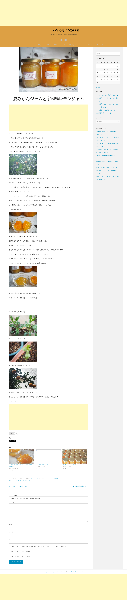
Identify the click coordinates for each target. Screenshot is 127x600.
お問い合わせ (99, 45)
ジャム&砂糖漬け (69, 45)
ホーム (26, 45)
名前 (10, 524)
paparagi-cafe (34, 478)
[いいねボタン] (11, 433)
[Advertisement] (56, 13)
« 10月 (98, 87)
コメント (11, 502)
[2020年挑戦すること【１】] (48, 456)
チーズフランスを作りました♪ (106, 110)
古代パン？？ (100, 179)
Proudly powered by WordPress (51, 571)
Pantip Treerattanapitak (77, 571)
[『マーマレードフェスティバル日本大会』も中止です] (21, 456)
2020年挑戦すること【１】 (44, 464)
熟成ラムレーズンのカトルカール (107, 176)
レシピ (81, 45)
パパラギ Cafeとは (36, 45)
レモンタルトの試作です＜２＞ (106, 167)
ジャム (47, 478)
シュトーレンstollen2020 (18, 486)
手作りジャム (28, 480)
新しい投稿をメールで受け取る (20, 556)
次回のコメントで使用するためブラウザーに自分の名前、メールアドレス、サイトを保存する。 (39, 546)
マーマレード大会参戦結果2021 (76, 486)
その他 (88, 45)
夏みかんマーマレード (18, 480)
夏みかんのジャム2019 (69, 464)
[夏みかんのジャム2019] (74, 456)
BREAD (56, 45)
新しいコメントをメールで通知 (20, 551)
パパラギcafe (63, 30)
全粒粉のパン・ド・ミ (103, 113)
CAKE (47, 45)
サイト (11, 539)
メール (11, 532)
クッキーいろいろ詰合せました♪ (107, 95)
